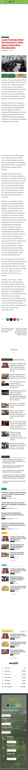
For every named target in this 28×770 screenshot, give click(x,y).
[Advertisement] (14, 19)
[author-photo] (14, 347)
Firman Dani (5, 50)
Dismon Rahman (9, 508)
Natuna (4, 489)
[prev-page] (2, 452)
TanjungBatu (6, 631)
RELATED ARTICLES (7, 359)
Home (2, 35)
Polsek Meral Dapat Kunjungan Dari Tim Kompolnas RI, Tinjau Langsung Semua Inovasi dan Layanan (18, 436)
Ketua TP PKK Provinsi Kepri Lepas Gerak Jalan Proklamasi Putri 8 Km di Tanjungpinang (18, 384)
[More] (21, 319)
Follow (23, 671)
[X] (11, 319)
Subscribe (23, 686)
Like (24, 667)
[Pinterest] (14, 319)
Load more (13, 560)
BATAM (4, 565)
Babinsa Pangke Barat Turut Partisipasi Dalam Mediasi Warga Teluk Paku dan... (17, 546)
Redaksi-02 (9, 498)
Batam (3, 448)
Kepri (6, 35)
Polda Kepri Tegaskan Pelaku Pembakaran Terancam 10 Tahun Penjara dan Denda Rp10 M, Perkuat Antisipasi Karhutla (18, 367)
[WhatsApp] (18, 319)
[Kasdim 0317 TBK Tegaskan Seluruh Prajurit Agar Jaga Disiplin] (5, 405)
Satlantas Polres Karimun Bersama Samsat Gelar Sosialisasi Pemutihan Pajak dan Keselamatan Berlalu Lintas (17, 414)
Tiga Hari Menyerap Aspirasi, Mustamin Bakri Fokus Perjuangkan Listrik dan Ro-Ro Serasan (14, 504)
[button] (2, 2)
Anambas (11, 35)
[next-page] (5, 452)
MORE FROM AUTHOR (19, 359)
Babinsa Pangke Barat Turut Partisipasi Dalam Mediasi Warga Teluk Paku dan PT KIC (18, 376)
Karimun (3, 378)
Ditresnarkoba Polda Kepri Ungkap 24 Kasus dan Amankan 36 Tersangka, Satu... (18, 652)
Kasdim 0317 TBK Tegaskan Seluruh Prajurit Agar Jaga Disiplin (17, 405)
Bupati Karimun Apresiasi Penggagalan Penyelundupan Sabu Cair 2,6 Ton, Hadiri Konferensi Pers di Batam (18, 446)
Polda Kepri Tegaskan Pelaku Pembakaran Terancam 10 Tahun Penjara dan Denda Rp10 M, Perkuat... (13, 494)
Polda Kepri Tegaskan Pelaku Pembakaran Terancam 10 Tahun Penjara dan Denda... (18, 538)
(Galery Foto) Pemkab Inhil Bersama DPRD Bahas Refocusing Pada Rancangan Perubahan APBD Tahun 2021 (21, 332)
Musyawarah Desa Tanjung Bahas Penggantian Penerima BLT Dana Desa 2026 (12, 514)
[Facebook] (7, 319)
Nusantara (4, 425)
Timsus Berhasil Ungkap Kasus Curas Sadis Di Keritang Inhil (7, 330)
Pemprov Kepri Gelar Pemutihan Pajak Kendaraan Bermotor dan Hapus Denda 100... (18, 588)
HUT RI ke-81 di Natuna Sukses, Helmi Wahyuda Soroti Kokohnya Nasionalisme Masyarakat (13, 525)
